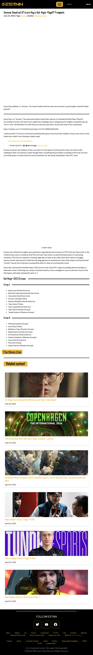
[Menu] (59, 4)
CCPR (39, 643)
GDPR (84, 641)
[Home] (12, 4)
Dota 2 (24, 16)
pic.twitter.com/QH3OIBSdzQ (20, 141)
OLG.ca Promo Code (37, 635)
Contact (9, 641)
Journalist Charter (32, 641)
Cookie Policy (51, 643)
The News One (40, 16)
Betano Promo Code (18, 635)
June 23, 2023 (42, 145)
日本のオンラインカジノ (73, 635)
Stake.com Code (54, 635)
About (19, 641)
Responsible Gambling (70, 641)
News (8, 633)
